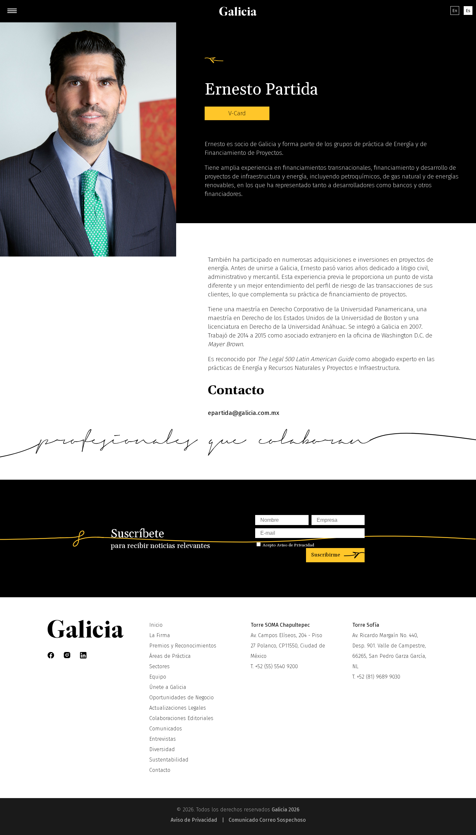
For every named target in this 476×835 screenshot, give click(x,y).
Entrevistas (162, 739)
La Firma (159, 635)
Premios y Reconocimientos (182, 646)
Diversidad (162, 749)
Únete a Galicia (167, 687)
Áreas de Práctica (170, 656)
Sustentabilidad (168, 760)
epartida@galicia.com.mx (243, 413)
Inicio (156, 625)
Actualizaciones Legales (177, 708)
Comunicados (165, 729)
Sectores (159, 666)
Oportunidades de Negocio (181, 697)
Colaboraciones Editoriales (181, 718)
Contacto (159, 770)
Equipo (157, 677)
